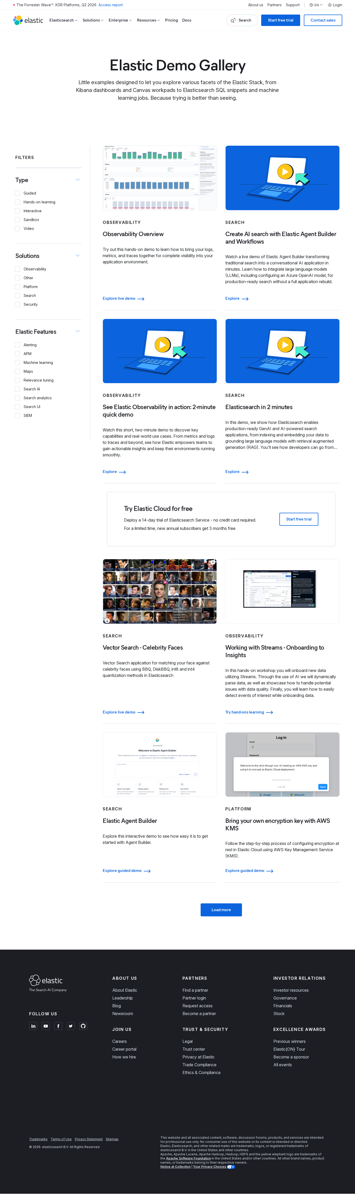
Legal (187, 1041)
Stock (279, 1013)
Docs (186, 20)
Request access (197, 1005)
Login (337, 5)
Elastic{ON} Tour (289, 1049)
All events (282, 1064)
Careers (119, 1041)
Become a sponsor (291, 1056)
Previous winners (289, 1041)
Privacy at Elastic (198, 1056)
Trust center (193, 1049)
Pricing (171, 20)
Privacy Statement (89, 1139)
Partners (274, 5)
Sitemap (112, 1139)
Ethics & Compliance (201, 1072)
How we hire (124, 1056)
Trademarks (38, 1139)
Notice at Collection (175, 1167)
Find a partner (195, 990)
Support (293, 5)
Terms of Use (61, 1139)
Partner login (194, 998)
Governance (285, 998)
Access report (110, 5)
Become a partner (199, 1013)
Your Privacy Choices (210, 1167)
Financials (282, 1005)
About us (255, 5)
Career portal (124, 1049)
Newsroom (122, 1013)
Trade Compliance (199, 1064)
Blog (116, 1005)
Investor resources (291, 990)
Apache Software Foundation (188, 1158)
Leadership (122, 998)
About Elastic (124, 990)
